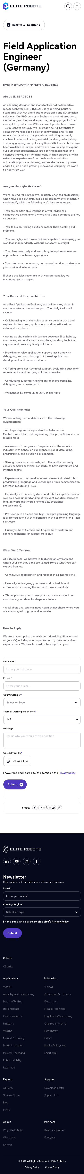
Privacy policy (67, 772)
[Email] (53, 807)
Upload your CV (12, 753)
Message (8, 728)
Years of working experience (19, 711)
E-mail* (7, 678)
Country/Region (12, 694)
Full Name (9, 661)
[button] (17, 761)
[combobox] (42, 702)
